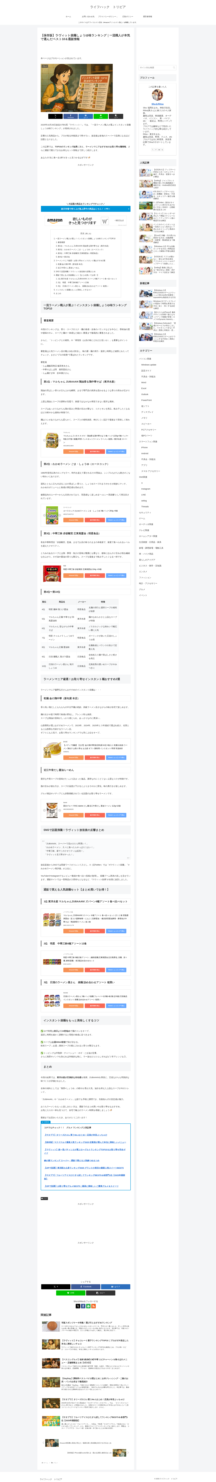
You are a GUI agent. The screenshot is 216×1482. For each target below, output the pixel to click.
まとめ (58, 293)
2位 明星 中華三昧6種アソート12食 (73, 282)
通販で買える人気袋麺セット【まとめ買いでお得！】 (77, 275)
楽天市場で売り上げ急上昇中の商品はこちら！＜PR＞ (85, 209)
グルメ (45, 1198)
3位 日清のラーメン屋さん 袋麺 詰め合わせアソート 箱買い (83, 286)
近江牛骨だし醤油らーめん (68, 268)
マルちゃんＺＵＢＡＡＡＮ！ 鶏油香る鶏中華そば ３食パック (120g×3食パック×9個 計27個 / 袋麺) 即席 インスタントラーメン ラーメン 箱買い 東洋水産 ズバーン (95, 439)
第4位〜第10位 (64, 257)
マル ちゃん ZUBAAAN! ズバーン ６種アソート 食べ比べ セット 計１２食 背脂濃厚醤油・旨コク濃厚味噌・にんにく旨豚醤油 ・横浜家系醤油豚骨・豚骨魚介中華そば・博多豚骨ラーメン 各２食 (95, 918)
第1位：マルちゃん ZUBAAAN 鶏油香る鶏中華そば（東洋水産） (84, 246)
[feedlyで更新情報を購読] (88, 1306)
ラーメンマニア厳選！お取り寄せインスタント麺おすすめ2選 (80, 261)
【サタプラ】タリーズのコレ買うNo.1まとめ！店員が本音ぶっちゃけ (75, 1135)
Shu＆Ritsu (158, 104)
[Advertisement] (86, 48)
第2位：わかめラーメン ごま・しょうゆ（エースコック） (81, 249)
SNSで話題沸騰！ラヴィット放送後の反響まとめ (76, 271)
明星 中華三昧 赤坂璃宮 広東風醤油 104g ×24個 (82, 569)
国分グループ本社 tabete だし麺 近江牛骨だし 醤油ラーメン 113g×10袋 (92, 806)
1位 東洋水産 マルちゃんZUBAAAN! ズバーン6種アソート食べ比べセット (87, 279)
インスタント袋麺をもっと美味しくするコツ (74, 290)
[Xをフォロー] (78, 1306)
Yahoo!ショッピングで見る (116, 451)
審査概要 (61, 242)
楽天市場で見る (95, 451)
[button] (116, 116)
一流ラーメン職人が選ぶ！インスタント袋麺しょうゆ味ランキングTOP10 (85, 239)
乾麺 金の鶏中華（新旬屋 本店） (71, 264)
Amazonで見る (73, 451)
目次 (82, 233)
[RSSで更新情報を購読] (93, 1306)
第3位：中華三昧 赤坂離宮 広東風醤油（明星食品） (78, 253)
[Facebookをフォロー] (83, 1306)
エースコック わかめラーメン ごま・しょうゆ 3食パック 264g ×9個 (90, 511)
